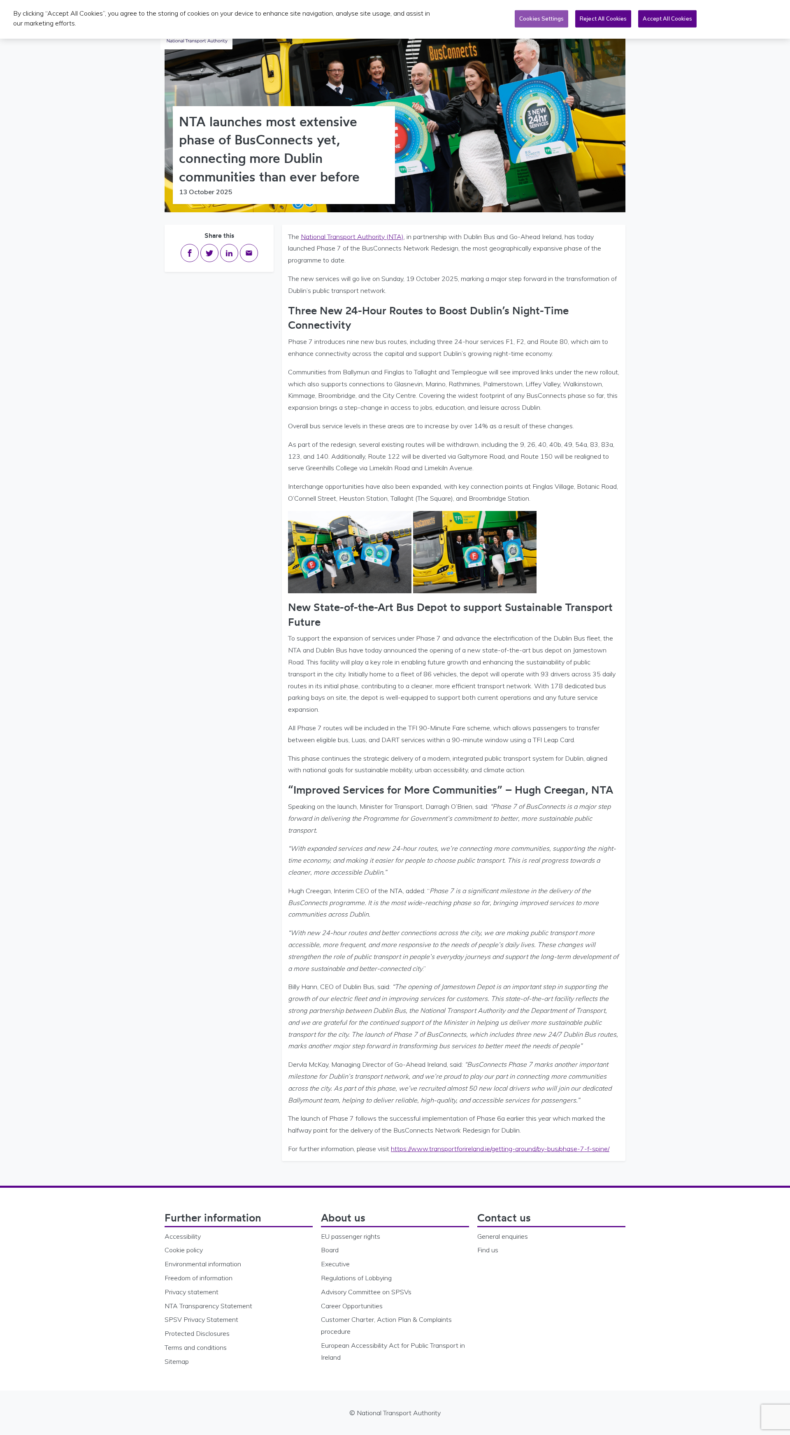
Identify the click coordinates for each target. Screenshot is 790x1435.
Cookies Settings (541, 18)
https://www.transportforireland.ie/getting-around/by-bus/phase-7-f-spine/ (500, 1149)
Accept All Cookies (667, 18)
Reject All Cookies (603, 18)
